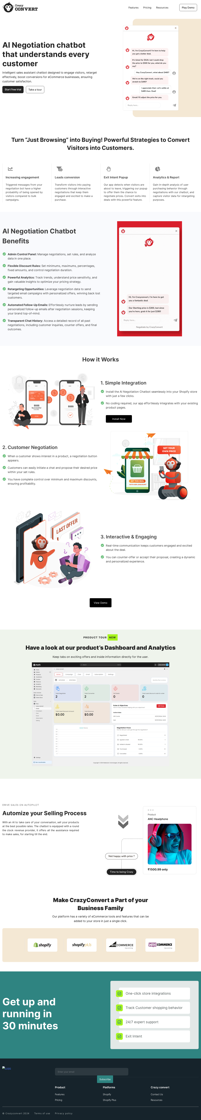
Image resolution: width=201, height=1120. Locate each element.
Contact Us (157, 1094)
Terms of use (42, 1113)
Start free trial (13, 89)
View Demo (100, 602)
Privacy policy (64, 1113)
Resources (162, 7)
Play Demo (188, 7)
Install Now (118, 418)
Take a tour (35, 89)
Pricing (147, 7)
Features (133, 7)
